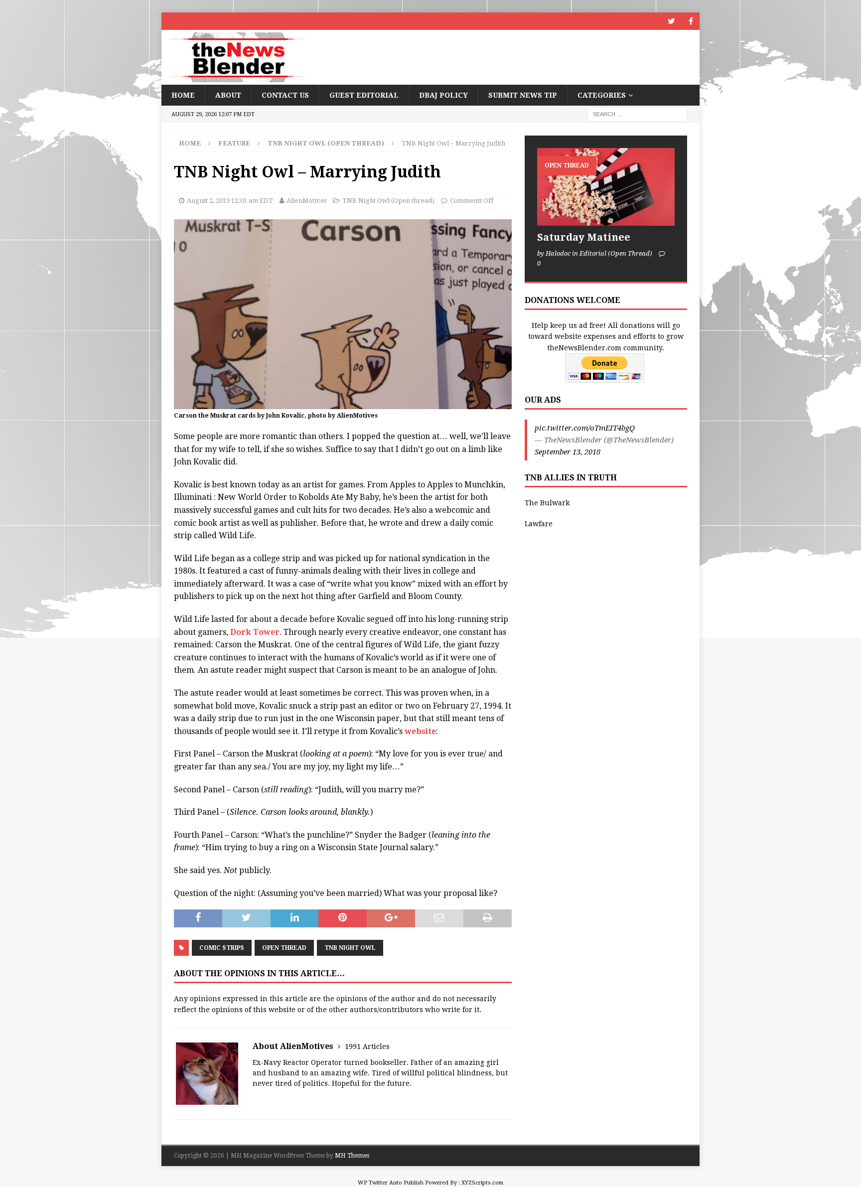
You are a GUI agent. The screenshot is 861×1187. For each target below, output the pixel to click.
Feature (234, 143)
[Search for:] (637, 114)
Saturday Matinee (583, 237)
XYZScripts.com (482, 1183)
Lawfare (539, 524)
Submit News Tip (522, 95)
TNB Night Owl (350, 947)
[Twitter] (671, 21)
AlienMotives (306, 200)
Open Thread (284, 947)
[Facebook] (691, 21)
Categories (601, 95)
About (228, 95)
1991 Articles (367, 1046)
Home (183, 95)
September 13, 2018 (567, 451)
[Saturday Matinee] (606, 186)
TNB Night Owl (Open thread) (388, 200)
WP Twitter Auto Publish (391, 1183)
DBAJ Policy (443, 95)
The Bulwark (547, 503)
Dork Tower (255, 632)
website (420, 731)
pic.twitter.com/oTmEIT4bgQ (585, 428)
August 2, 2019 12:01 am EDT (230, 200)
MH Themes (352, 1155)
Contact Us (285, 95)
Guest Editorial (364, 95)
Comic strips (221, 947)
